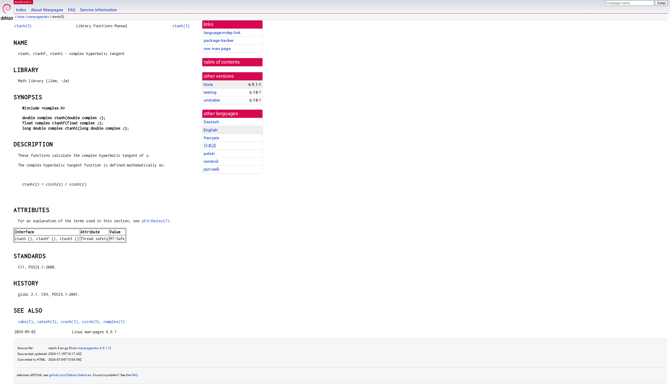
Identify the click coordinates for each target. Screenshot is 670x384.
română (211, 161)
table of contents (222, 62)
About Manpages (47, 9)
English (210, 129)
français (211, 137)
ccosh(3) (69, 321)
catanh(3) (46, 321)
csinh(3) (90, 321)
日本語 (210, 145)
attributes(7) (155, 221)
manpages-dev (38, 17)
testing (210, 92)
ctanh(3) (22, 26)
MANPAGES (23, 2)
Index (21, 9)
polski (209, 153)
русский (211, 169)
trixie (21, 17)
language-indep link (222, 32)
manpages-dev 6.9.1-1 (94, 348)
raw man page (217, 48)
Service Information (98, 9)
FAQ (71, 9)
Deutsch (211, 121)
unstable (212, 100)
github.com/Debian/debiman (70, 375)
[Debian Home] (6, 10)
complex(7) (114, 321)
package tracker (218, 40)
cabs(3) (25, 321)
